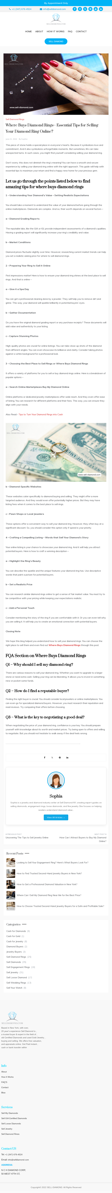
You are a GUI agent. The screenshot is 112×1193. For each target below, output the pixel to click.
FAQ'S (4, 1082)
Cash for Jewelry (14, 941)
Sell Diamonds (13, 962)
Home (28, 31)
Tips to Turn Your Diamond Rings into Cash (41, 414)
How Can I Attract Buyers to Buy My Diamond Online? (82, 839)
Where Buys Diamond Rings (64, 645)
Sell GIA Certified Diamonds (14, 1118)
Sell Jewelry (12, 972)
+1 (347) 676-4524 (13, 1154)
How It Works (7, 1077)
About (39, 31)
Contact (81, 31)
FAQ (70, 31)
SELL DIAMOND (56, 41)
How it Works (55, 31)
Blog (3, 1092)
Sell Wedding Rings (16, 982)
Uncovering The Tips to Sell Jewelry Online (27, 837)
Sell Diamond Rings (15, 119)
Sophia (24, 139)
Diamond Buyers (14, 946)
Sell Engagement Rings (18, 967)
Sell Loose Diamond (16, 977)
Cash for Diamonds (16, 931)
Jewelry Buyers (14, 951)
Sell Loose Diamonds (11, 1123)
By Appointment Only (56, 3)
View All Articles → (56, 817)
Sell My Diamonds (9, 1113)
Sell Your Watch (14, 987)
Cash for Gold (13, 936)
